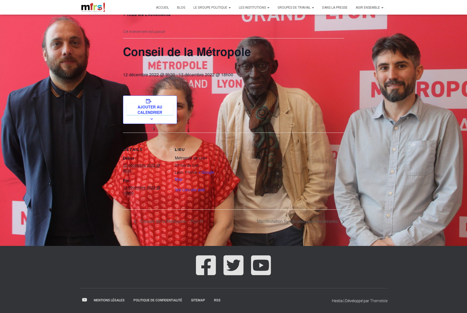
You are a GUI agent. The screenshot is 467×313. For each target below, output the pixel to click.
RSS (217, 300)
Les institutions (253, 7)
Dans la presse (335, 7)
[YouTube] (261, 271)
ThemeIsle (379, 301)
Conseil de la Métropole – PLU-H (171, 221)
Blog (181, 7)
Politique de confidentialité (158, 300)
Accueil (162, 7)
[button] (229, 7)
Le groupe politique (211, 7)
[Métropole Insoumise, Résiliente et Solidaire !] (92, 7)
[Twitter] (233, 271)
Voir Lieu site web (190, 189)
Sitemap (198, 300)
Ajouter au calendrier (150, 109)
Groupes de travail (294, 7)
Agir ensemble (368, 7)
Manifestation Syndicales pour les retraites (298, 221)
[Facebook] (206, 271)
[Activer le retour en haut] (456, 302)
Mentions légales (109, 300)
